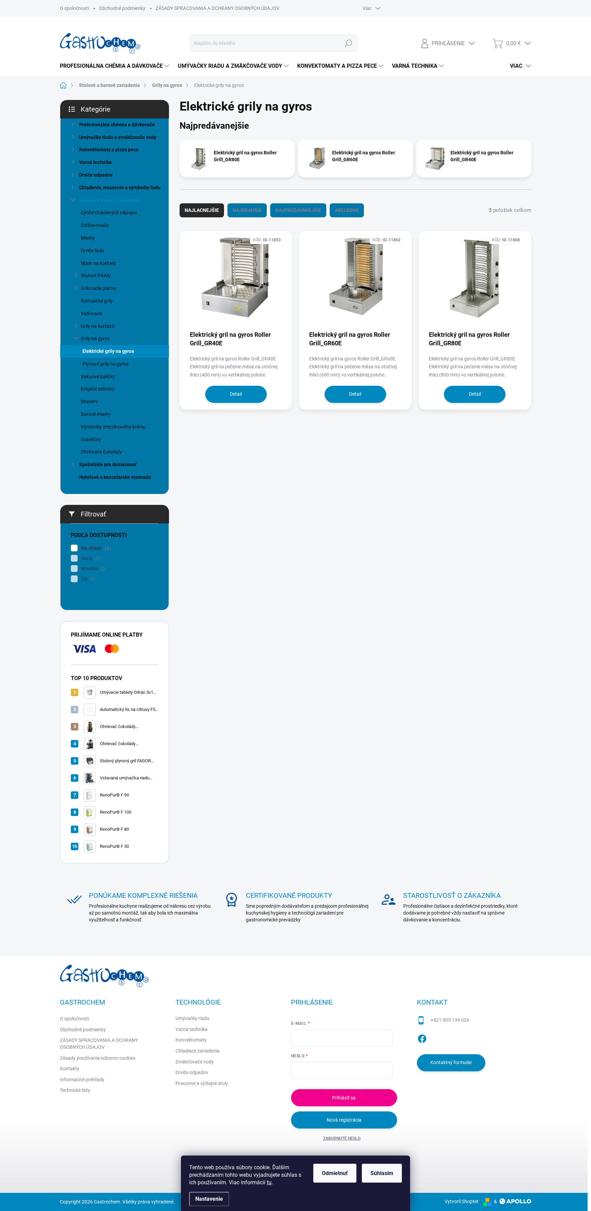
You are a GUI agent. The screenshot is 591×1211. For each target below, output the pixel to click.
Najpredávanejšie (298, 210)
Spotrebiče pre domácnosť (107, 464)
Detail (236, 394)
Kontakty (69, 1068)
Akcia (90, 558)
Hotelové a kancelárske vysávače (115, 477)
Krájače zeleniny (98, 389)
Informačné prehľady (82, 1079)
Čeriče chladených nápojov (109, 212)
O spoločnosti (74, 8)
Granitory (91, 439)
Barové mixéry (96, 414)
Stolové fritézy (96, 275)
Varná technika (95, 162)
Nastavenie (209, 1199)
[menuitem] (115, 66)
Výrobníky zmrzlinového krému (113, 427)
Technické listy (75, 1090)
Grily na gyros (95, 338)
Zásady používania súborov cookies (97, 1058)
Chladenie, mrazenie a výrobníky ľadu (119, 187)
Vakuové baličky (98, 376)
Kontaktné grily (97, 301)
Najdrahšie (247, 210)
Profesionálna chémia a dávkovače (117, 124)
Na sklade (95, 548)
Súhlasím (381, 1173)
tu (269, 1182)
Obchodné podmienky (122, 8)
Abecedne (347, 210)
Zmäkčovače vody (194, 1062)
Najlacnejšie (202, 210)
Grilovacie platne (98, 288)
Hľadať (348, 43)
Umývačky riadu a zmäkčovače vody (117, 137)
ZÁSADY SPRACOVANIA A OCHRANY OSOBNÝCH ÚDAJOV (217, 8)
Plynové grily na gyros (105, 364)
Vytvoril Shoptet (461, 1201)
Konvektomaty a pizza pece (109, 149)
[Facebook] (422, 1037)
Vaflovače (91, 313)
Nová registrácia (344, 1120)
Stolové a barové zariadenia (109, 200)
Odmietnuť (335, 1173)
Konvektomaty (191, 1040)
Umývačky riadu (192, 1018)
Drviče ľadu (92, 250)
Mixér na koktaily (98, 263)
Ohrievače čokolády (101, 452)
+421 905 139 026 (450, 1020)
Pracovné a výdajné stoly (201, 1083)
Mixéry (88, 238)
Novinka (93, 569)
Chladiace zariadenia (197, 1051)
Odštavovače (95, 225)
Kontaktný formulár (451, 1062)
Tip (87, 579)
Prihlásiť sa (344, 1097)
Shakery (89, 401)
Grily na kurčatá (97, 326)
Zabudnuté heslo (341, 1138)
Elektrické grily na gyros (108, 351)
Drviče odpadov (96, 175)
